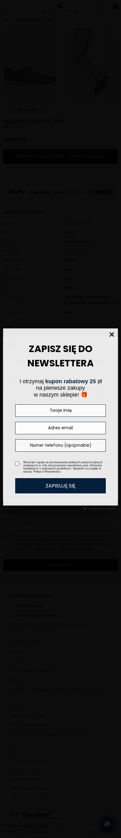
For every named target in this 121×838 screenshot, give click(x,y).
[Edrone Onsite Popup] (60, 419)
